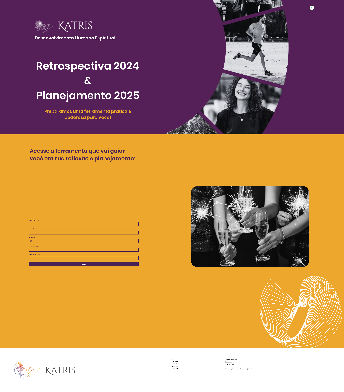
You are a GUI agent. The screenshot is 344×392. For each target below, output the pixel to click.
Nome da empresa (34, 254)
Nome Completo (34, 220)
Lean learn (175, 368)
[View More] (312, 8)
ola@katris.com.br (231, 360)
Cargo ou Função (34, 246)
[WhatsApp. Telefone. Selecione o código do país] (32, 241)
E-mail (31, 229)
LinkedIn (175, 366)
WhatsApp (32, 237)
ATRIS (60, 370)
